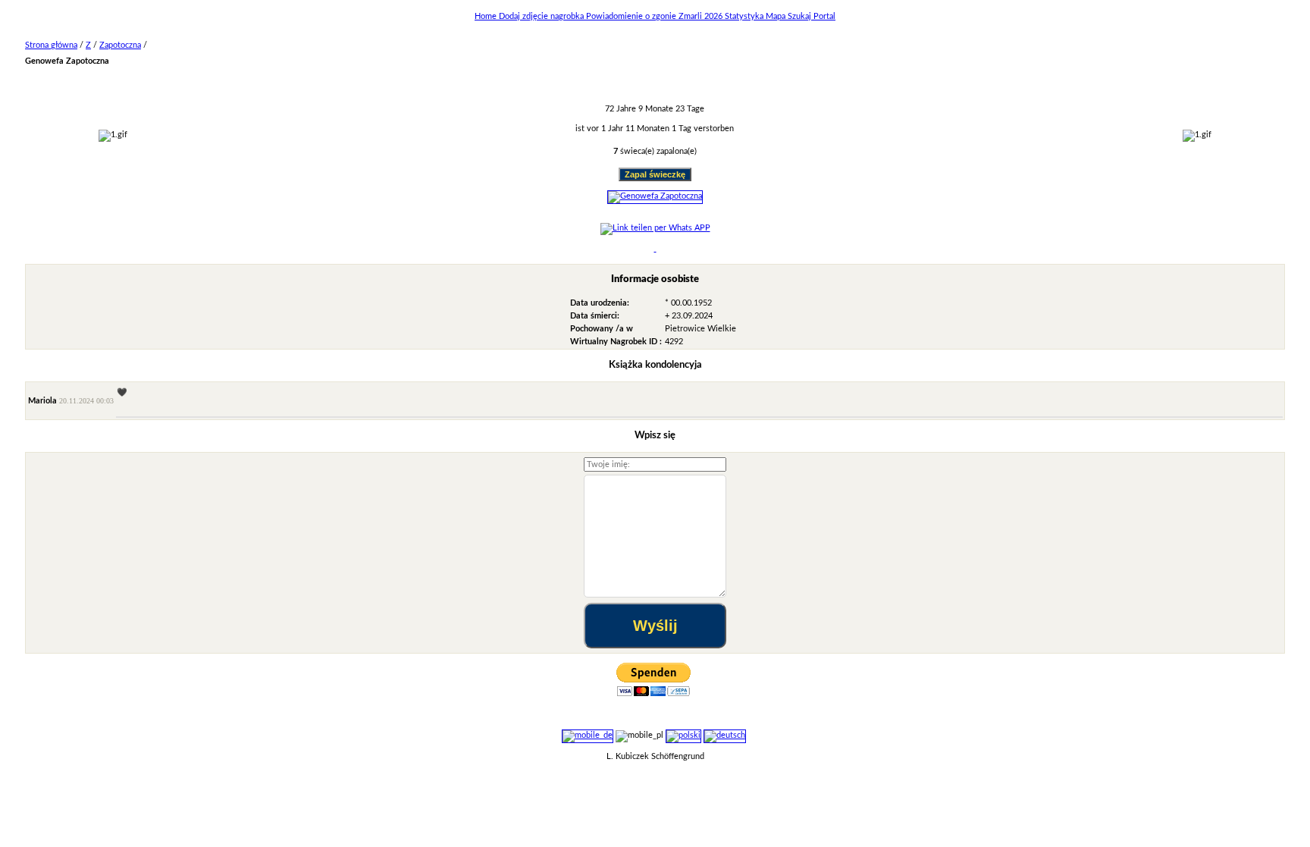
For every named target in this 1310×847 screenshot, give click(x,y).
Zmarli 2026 (702, 16)
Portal (824, 16)
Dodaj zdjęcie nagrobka (542, 16)
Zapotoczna (120, 45)
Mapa (777, 16)
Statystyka (745, 16)
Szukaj (800, 16)
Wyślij (655, 625)
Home (487, 16)
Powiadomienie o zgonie (632, 16)
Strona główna (51, 45)
